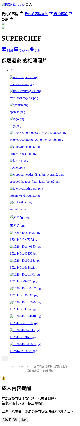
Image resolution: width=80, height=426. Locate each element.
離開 (23, 419)
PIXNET (25, 366)
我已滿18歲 (10, 419)
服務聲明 (48, 370)
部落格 (24, 50)
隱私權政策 (32, 370)
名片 (37, 50)
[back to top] (5, 358)
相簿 (10, 50)
